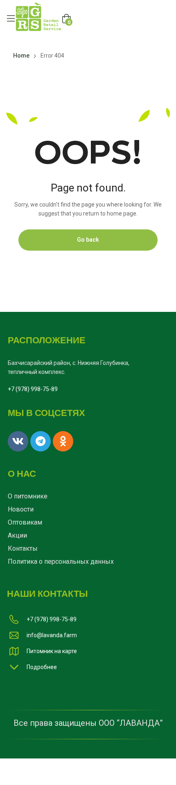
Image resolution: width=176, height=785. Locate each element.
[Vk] (18, 441)
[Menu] (11, 18)
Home (21, 55)
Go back (88, 239)
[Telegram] (40, 441)
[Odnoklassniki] (63, 441)
